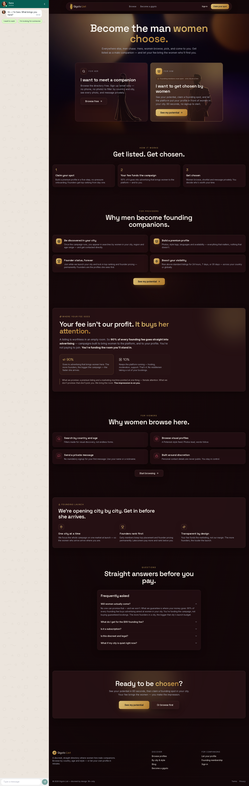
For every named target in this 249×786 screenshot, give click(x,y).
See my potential (147, 281)
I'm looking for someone (30, 21)
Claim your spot (220, 6)
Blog (154, 764)
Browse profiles (159, 756)
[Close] (44, 4)
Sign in (204, 6)
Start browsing (147, 473)
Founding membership (212, 760)
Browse (132, 6)
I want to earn (9, 21)
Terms (234, 781)
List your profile (209, 756)
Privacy (242, 781)
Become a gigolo (148, 6)
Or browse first (165, 704)
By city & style (158, 760)
